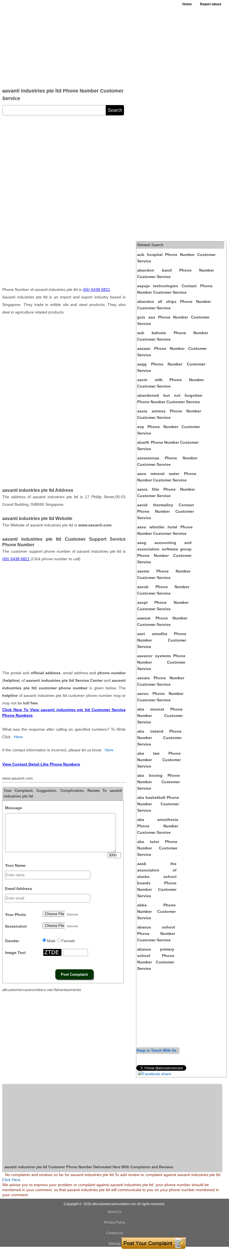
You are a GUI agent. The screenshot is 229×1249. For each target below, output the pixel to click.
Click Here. (12, 1179)
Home (187, 4)
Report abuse (210, 4)
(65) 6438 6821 (96, 289)
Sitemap (114, 1243)
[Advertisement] (84, 42)
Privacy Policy (114, 1222)
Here (18, 737)
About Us (114, 1212)
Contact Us (114, 1233)
